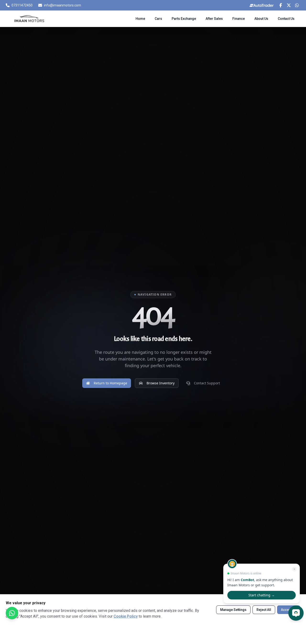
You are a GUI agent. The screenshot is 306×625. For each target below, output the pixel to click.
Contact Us (286, 19)
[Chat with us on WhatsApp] (12, 613)
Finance (238, 19)
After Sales (214, 19)
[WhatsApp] (297, 5)
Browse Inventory (161, 383)
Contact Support (207, 383)
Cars (158, 19)
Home (140, 19)
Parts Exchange (184, 19)
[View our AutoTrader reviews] (261, 5)
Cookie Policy (126, 616)
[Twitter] (288, 5)
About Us (261, 19)
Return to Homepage (110, 383)
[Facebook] (280, 5)
